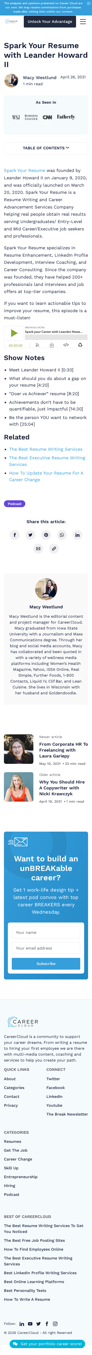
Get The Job (15, 1150)
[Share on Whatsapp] (62, 535)
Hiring (9, 1185)
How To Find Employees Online (33, 1249)
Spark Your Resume (24, 170)
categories (14, 1087)
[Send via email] (38, 549)
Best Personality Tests (25, 1290)
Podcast (14, 504)
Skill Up (11, 1168)
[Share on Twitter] (30, 535)
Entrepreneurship (21, 1176)
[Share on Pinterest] (46, 535)
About (10, 1078)
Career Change (18, 1159)
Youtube (54, 1105)
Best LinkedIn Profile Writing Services (40, 1273)
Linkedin (54, 1096)
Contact (11, 1096)
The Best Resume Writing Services (45, 449)
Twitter (53, 1078)
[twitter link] (22, 1324)
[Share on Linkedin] (77, 535)
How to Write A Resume (27, 1299)
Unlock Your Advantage (50, 21)
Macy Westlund (39, 77)
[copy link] (54, 549)
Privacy (11, 1105)
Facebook (55, 1087)
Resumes (12, 1141)
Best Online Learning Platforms (34, 1281)
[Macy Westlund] (11, 80)
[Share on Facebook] (15, 535)
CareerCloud (28, 1333)
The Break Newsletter (67, 1114)
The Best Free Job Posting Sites (34, 1240)
